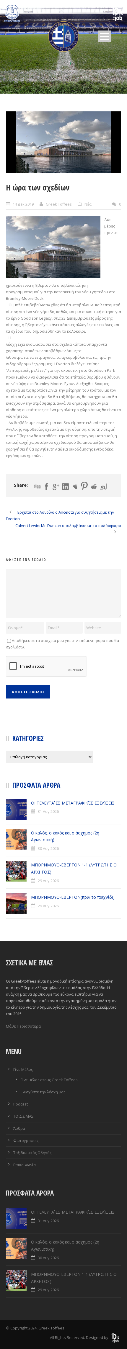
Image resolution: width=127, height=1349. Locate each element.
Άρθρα (19, 1128)
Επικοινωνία (24, 1164)
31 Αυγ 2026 (48, 811)
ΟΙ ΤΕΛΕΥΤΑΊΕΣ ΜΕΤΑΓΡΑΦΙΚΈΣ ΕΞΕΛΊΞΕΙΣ (73, 803)
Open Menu (104, 36)
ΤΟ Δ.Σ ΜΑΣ (23, 1116)
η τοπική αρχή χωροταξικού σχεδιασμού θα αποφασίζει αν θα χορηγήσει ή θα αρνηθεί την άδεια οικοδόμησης (61, 442)
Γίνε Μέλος (23, 1069)
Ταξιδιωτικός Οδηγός (32, 1152)
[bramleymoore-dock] (63, 142)
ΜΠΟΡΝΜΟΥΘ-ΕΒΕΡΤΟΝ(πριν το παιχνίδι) (73, 897)
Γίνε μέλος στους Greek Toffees (49, 1079)
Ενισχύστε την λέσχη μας (43, 1092)
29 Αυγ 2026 (48, 880)
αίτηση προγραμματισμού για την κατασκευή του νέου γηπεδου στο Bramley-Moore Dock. (60, 292)
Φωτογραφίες (25, 1140)
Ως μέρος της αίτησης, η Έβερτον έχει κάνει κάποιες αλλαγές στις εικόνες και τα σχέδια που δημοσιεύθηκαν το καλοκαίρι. (62, 324)
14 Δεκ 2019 (23, 204)
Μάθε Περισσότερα (23, 1026)
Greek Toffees (59, 204)
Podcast (20, 1104)
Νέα (88, 204)
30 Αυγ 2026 (48, 848)
